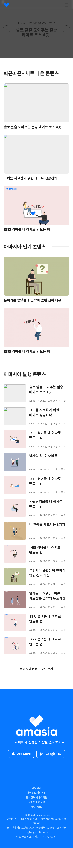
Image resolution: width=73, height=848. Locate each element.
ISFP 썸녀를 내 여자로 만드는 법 (45, 641)
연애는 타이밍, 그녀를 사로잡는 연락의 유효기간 (47, 595)
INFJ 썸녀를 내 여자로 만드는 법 (45, 550)
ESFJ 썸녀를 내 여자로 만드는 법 (27, 351)
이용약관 (36, 788)
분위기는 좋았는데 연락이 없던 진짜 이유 (32, 300)
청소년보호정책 (36, 802)
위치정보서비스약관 (36, 797)
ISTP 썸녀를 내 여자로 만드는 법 (45, 481)
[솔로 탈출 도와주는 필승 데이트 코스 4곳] (36, 29)
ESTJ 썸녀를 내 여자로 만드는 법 (27, 229)
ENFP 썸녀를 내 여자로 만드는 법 (46, 504)
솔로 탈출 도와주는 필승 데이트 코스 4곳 (33, 126)
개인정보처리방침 (36, 792)
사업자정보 (36, 807)
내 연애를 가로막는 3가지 (47, 524)
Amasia (33, 400)
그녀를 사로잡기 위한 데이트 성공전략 (30, 178)
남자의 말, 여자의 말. (44, 455)
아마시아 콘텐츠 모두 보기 (36, 668)
